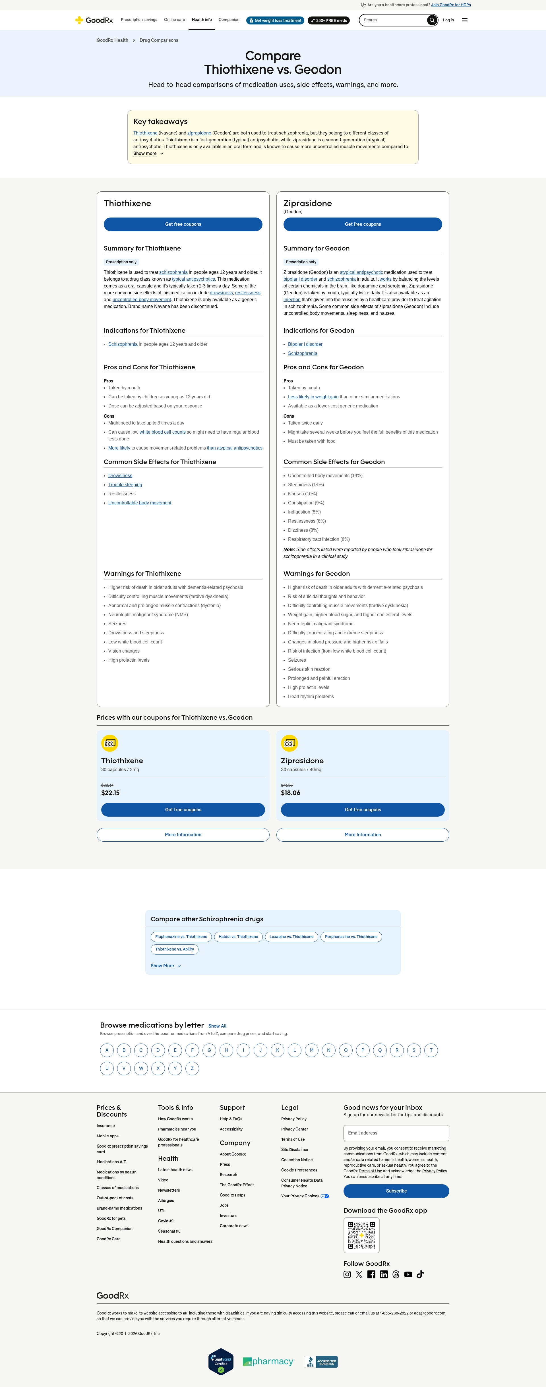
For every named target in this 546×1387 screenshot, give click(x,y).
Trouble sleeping (125, 484)
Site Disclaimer (295, 1149)
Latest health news (175, 1169)
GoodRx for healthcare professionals (179, 1142)
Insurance (106, 1125)
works (386, 279)
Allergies (166, 1200)
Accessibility (231, 1129)
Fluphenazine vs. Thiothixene (181, 936)
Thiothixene (145, 133)
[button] (273, 20)
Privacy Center (294, 1129)
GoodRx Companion (115, 1228)
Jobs (224, 1205)
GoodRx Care (109, 1238)
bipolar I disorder (300, 279)
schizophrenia (173, 272)
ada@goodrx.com (429, 1313)
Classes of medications (118, 1187)
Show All (217, 1026)
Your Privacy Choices (300, 1195)
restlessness (247, 292)
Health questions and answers (185, 1241)
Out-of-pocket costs (115, 1197)
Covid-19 (165, 1221)
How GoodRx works (175, 1118)
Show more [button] (145, 153)
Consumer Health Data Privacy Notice (302, 1183)
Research (228, 1174)
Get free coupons (183, 224)
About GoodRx (233, 1154)
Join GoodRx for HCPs (451, 4)
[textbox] (396, 1133)
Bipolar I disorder (305, 344)
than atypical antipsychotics (234, 448)
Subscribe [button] (417, 1192)
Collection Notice (297, 1159)
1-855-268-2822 (394, 1313)
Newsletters (169, 1190)
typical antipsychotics (193, 279)
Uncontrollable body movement (139, 502)
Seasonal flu (169, 1231)
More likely (119, 448)
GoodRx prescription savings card (123, 1149)
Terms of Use (293, 1139)
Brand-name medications (119, 1208)
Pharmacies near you (177, 1129)
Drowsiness (120, 475)
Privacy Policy (294, 1118)
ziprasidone (199, 133)
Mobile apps (108, 1135)
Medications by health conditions (117, 1174)
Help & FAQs (231, 1118)
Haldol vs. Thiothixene (238, 936)
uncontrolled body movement (142, 299)
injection (292, 299)
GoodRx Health (112, 40)
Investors (228, 1215)
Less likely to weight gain (313, 396)
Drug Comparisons (159, 40)
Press (225, 1164)
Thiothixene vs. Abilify (174, 949)
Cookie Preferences (299, 1170)
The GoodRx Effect (237, 1184)
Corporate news (234, 1225)
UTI (161, 1210)
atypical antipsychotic (361, 272)
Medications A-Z (111, 1161)
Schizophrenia (123, 344)
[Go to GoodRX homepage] (94, 20)
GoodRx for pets (111, 1218)
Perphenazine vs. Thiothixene (351, 936)
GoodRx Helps (232, 1195)
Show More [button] (162, 966)
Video (163, 1180)
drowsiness (221, 292)
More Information (183, 835)
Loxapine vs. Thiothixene (292, 936)
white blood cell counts (163, 432)
